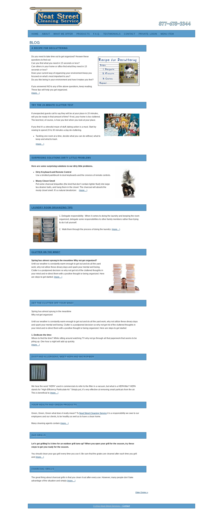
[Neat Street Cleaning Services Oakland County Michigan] (110, 26)
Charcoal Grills (43, 469)
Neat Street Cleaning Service (93, 413)
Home (35, 34)
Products (83, 34)
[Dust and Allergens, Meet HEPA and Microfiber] (38, 372)
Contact (129, 34)
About (46, 34)
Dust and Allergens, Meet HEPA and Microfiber (63, 357)
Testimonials (112, 34)
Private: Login (148, 34)
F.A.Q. (96, 34)
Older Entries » (141, 492)
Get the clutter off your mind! (53, 303)
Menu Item (167, 34)
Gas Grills (39, 435)
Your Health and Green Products (54, 405)
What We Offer (63, 34)
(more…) (35, 93)
